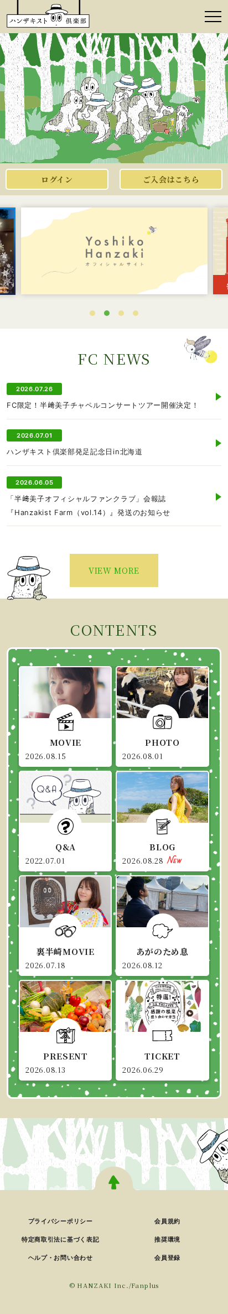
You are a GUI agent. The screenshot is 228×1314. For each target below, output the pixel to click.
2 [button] (107, 313)
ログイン (57, 179)
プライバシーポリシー (60, 1221)
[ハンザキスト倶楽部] (48, 14)
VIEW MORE (114, 570)
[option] (114, 250)
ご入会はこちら (171, 179)
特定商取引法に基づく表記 (60, 1239)
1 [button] (92, 313)
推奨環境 (167, 1239)
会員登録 (167, 1257)
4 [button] (135, 313)
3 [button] (121, 313)
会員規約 (167, 1221)
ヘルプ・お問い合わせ (60, 1257)
